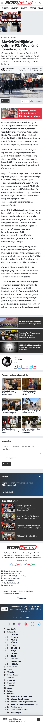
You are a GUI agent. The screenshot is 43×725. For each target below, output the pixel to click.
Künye (5, 591)
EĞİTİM (33, 8)
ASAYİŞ (24, 8)
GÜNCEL (5, 8)
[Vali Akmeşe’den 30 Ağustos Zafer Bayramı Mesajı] (31, 384)
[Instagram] (27, 367)
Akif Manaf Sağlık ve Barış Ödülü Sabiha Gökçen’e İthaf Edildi (31, 431)
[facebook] (8, 624)
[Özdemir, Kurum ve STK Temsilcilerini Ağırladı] (11, 404)
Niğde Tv (18, 593)
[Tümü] (40, 476)
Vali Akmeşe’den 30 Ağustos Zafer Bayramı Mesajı (30, 393)
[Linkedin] (31, 367)
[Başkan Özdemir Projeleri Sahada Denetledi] (31, 404)
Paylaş (6, 101)
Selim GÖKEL (19, 360)
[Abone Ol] (36, 101)
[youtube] (26, 624)
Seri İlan (10, 677)
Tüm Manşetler (9, 580)
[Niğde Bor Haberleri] (19, 2)
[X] (14, 564)
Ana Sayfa (11, 629)
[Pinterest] (18, 564)
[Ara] (36, 2)
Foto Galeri (12, 667)
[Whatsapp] (33, 564)
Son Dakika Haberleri (11, 583)
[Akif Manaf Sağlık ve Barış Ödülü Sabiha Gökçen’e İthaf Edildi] (31, 422)
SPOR (40, 8)
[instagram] (20, 624)
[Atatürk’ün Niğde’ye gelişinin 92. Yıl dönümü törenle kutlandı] (21, 85)
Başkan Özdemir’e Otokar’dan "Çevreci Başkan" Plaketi (9, 393)
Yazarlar (11, 672)
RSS (5, 609)
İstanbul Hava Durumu (12, 573)
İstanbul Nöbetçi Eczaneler (13, 571)
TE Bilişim (27, 617)
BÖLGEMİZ (15, 648)
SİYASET (14, 8)
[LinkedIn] (25, 564)
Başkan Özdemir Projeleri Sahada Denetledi (31, 412)
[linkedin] (38, 624)
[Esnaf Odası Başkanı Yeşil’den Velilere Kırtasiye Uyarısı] (11, 422)
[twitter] (14, 624)
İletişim (13, 591)
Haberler (5, 38)
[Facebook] (19, 367)
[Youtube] (34, 367)
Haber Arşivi (8, 585)
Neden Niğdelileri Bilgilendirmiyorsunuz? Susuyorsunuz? (17, 721)
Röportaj (11, 680)
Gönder (6, 464)
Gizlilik (21, 591)
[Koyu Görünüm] (40, 2)
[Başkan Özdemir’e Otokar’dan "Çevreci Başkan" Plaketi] (11, 384)
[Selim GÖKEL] (7, 361)
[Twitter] (23, 367)
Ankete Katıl (8, 492)
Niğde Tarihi (7, 593)
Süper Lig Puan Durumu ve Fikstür (24, 704)
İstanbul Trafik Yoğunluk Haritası (15, 576)
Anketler (11, 685)
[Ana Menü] (2, 3)
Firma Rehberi (13, 675)
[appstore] (21, 598)
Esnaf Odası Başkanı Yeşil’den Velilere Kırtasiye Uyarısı (11, 431)
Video (9, 669)
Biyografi (11, 683)
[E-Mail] (15, 367)
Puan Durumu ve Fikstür (12, 578)
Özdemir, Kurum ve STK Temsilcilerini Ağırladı (10, 412)
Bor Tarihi (29, 591)
